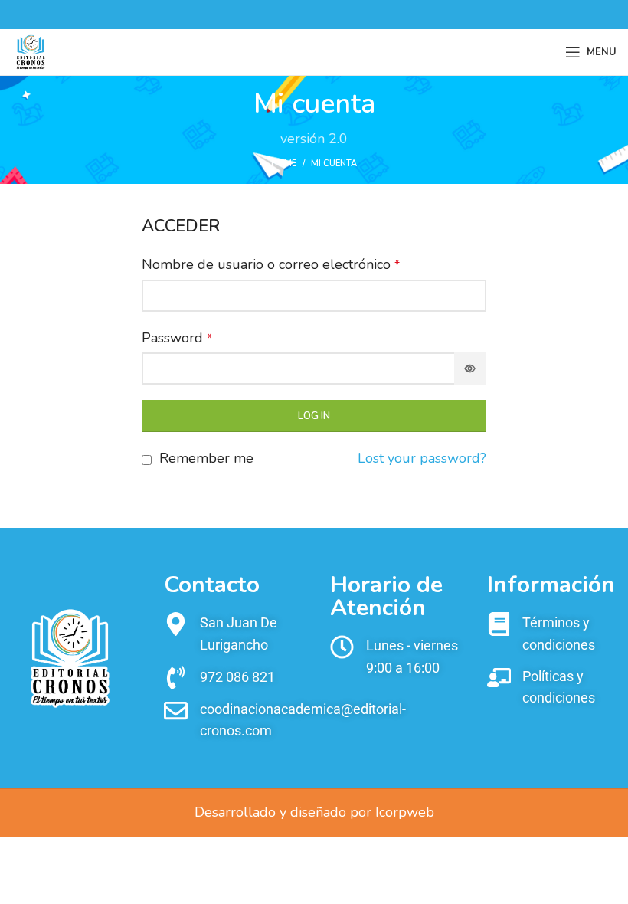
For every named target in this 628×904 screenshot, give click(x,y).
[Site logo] (30, 50)
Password (177, 338)
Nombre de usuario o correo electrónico (271, 264)
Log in (314, 416)
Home (283, 163)
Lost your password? (422, 458)
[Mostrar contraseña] (470, 368)
